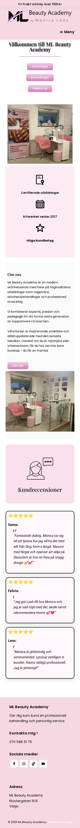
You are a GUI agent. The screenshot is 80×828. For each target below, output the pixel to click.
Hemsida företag (60, 822)
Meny (69, 31)
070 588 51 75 (20, 741)
